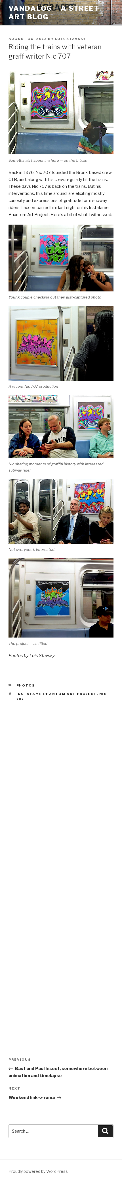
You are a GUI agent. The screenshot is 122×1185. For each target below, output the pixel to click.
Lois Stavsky (70, 39)
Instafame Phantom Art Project (56, 694)
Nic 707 (43, 172)
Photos (25, 685)
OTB (13, 179)
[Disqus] (61, 790)
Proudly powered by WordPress (38, 1171)
